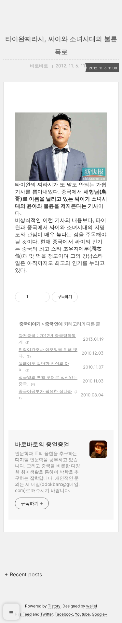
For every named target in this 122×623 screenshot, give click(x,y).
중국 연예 (53, 323)
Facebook (64, 614)
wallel (91, 606)
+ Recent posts (23, 574)
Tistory (54, 606)
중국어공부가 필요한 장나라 (45, 391)
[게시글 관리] (42, 297)
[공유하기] (34, 297)
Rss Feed (23, 614)
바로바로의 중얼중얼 (42, 444)
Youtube (82, 614)
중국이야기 (29, 323)
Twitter (46, 614)
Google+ (99, 614)
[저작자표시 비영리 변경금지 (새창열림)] (86, 297)
